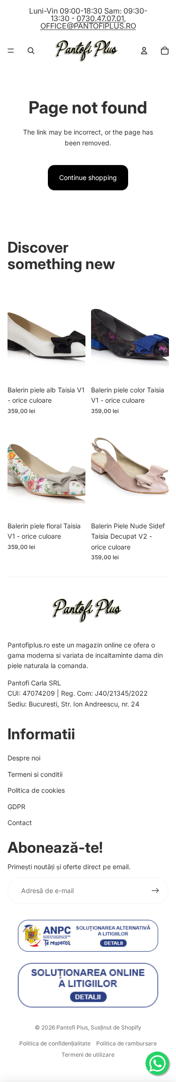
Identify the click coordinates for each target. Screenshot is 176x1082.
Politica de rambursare (126, 1043)
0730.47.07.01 (100, 18)
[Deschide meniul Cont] (144, 50)
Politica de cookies (36, 790)
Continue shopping (88, 177)
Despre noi (24, 758)
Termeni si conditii (35, 774)
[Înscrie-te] (155, 891)
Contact (20, 823)
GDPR (16, 807)
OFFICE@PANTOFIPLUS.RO (88, 25)
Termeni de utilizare (88, 1054)
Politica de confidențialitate (55, 1043)
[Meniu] (11, 50)
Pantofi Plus (72, 1027)
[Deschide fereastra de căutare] (31, 50)
